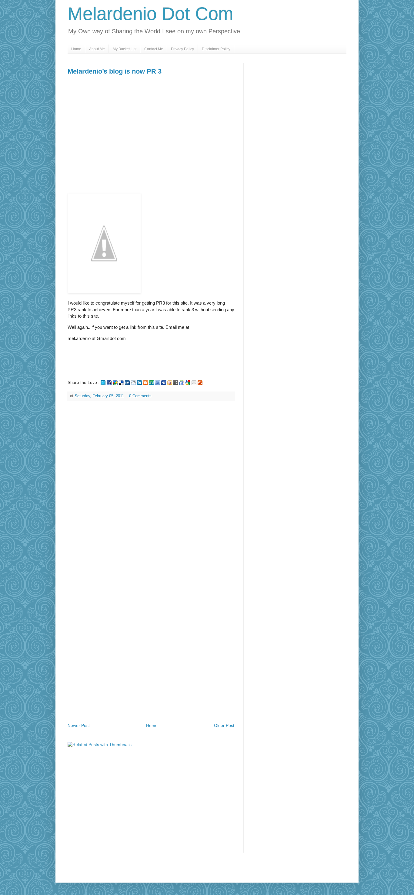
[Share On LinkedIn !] (139, 382)
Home (76, 49)
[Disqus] (151, 484)
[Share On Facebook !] (109, 382)
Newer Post (79, 725)
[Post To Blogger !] (145, 382)
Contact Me (153, 49)
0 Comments (140, 396)
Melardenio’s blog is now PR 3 (115, 71)
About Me (97, 49)
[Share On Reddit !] (133, 382)
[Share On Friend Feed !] (157, 382)
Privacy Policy (182, 49)
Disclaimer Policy (216, 49)
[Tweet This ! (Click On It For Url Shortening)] (103, 382)
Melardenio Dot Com (150, 14)
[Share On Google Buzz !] (115, 382)
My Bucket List (124, 49)
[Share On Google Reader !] (181, 382)
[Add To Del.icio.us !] (121, 382)
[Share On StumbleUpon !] (151, 382)
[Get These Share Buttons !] (175, 382)
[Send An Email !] (194, 382)
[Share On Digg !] (127, 382)
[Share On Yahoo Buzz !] (169, 382)
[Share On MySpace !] (163, 382)
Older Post (224, 725)
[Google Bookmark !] (187, 382)
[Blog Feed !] (200, 382)
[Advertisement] (118, 149)
